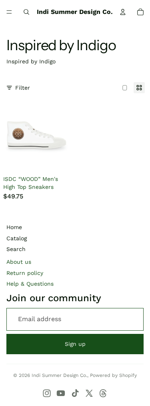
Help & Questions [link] (30, 283)
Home (14, 227)
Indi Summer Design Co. (59, 375)
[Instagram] (47, 393)
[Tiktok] (75, 393)
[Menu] (9, 12)
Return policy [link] (24, 273)
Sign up (75, 344)
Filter (22, 87)
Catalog (16, 238)
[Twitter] (89, 393)
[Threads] (103, 393)
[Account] (123, 12)
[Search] (26, 12)
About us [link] (18, 262)
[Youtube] (61, 393)
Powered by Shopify (113, 375)
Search (16, 249)
